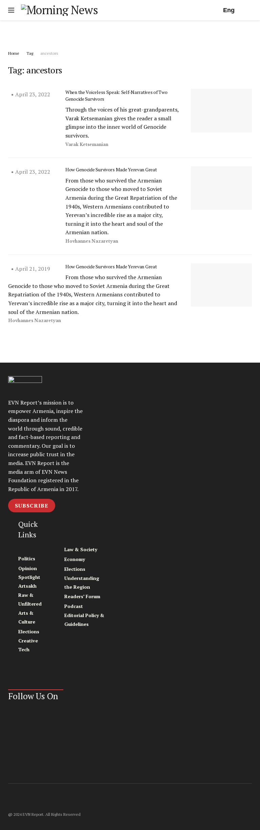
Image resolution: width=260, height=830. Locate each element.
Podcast (73, 606)
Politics (26, 558)
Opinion (27, 568)
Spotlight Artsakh (29, 581)
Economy (74, 559)
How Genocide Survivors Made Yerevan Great (111, 169)
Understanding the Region (81, 582)
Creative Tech (28, 645)
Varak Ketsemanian (86, 144)
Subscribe (31, 505)
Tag (29, 53)
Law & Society (80, 549)
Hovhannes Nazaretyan (91, 241)
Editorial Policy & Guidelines (84, 619)
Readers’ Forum (82, 596)
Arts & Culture (26, 617)
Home (13, 53)
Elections (28, 631)
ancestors (49, 53)
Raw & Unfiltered (30, 599)
